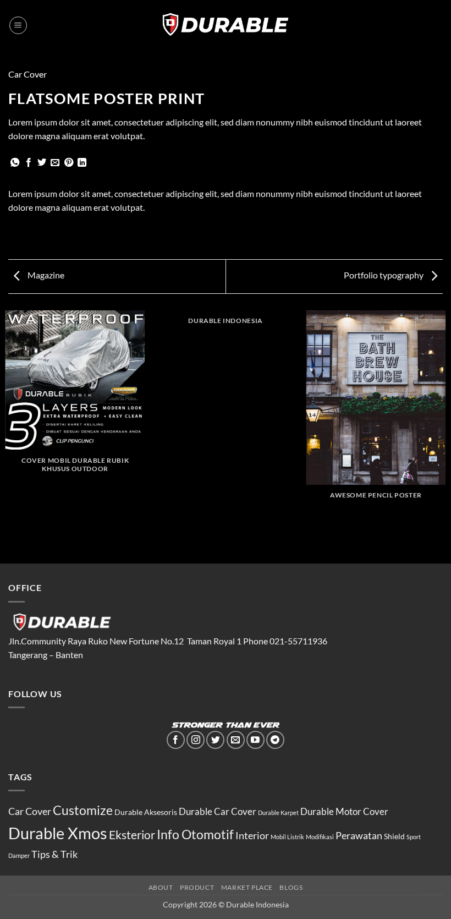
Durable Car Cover (217, 811)
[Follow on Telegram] (275, 740)
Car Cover (27, 74)
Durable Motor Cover (344, 811)
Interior (252, 835)
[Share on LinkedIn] (82, 163)
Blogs (290, 887)
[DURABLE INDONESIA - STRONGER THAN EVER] (226, 25)
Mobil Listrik (287, 836)
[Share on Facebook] (28, 163)
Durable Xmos (57, 833)
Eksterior (132, 835)
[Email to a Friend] (55, 163)
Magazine (45, 275)
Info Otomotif (195, 834)
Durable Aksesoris (145, 812)
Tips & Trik (54, 854)
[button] (18, 25)
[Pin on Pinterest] (68, 163)
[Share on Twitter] (41, 163)
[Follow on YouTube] (255, 740)
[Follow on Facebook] (176, 740)
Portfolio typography (384, 275)
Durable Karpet (278, 812)
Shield (394, 836)
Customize (83, 810)
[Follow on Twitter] (215, 740)
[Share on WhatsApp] (14, 163)
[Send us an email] (236, 740)
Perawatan (359, 835)
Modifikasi (320, 836)
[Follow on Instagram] (195, 740)
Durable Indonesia (257, 904)
